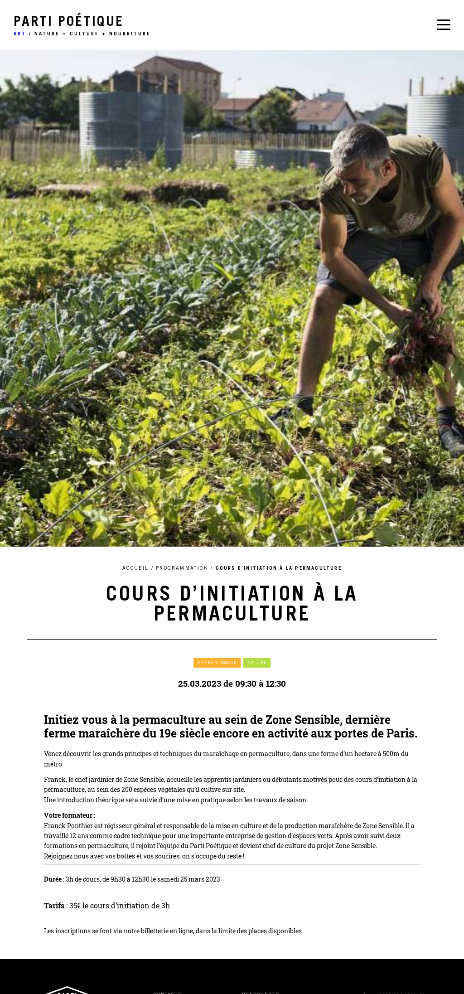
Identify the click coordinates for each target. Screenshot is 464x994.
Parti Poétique (82, 26)
